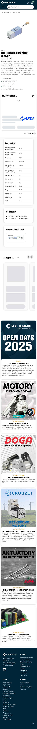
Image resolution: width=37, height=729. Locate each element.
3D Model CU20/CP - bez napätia (18, 219)
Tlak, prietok (23, 671)
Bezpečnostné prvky (26, 662)
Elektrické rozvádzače (26, 658)
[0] (32, 3)
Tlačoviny (6, 711)
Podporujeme (7, 713)
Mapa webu (23, 675)
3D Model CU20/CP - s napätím (18, 216)
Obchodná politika (8, 691)
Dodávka (5, 689)
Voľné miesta (7, 719)
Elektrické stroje (25, 660)
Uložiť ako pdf (32, 133)
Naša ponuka (7, 687)
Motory (22, 664)
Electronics (23, 673)
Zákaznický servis (25, 682)
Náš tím (22, 685)
